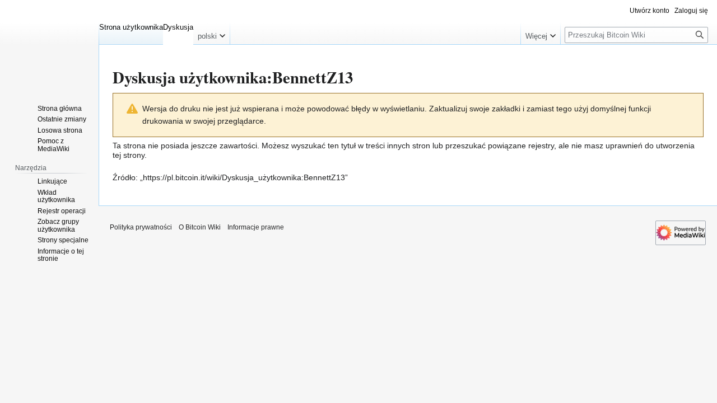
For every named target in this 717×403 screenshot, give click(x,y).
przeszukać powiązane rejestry (499, 145)
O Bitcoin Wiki (200, 227)
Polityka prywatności (141, 227)
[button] (211, 33)
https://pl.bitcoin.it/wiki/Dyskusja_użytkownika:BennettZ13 (244, 177)
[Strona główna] (49, 45)
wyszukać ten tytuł (323, 145)
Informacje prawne (255, 227)
